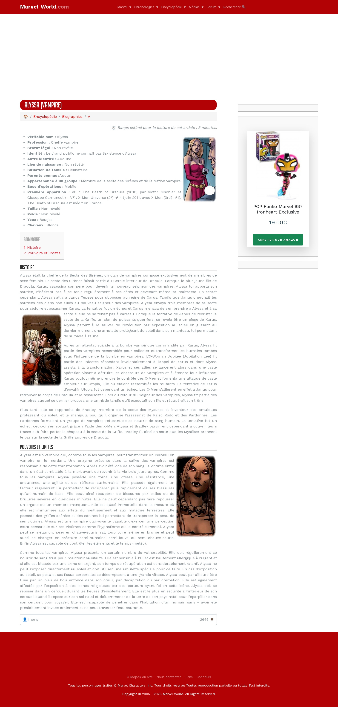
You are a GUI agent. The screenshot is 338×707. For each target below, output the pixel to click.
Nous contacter (169, 677)
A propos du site (140, 677)
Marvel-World (44, 7)
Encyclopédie (171, 7)
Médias (194, 7)
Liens (189, 677)
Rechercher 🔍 (234, 7)
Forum (211, 7)
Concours (204, 677)
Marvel (122, 7)
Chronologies (144, 7)
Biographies (72, 116)
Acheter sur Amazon (278, 239)
